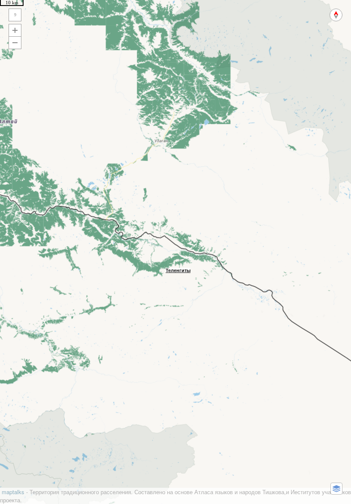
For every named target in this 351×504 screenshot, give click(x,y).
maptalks (13, 492)
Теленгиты (178, 270)
